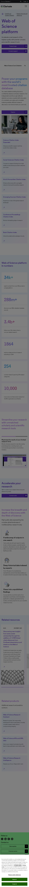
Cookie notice (18, 865)
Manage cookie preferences (14, 874)
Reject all (14, 879)
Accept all (14, 884)
